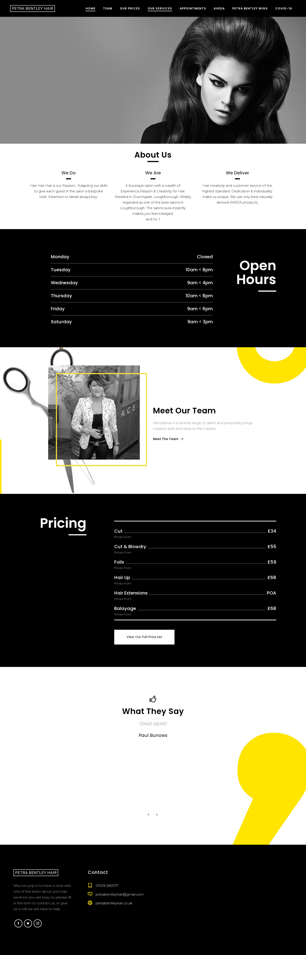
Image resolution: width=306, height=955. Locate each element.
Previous (148, 815)
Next (157, 815)
